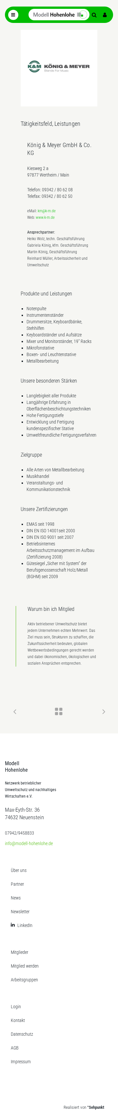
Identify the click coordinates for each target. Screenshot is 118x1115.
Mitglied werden (25, 966)
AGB (15, 1047)
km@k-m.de (47, 211)
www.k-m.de (45, 217)
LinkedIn (24, 925)
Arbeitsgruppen (24, 979)
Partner (17, 884)
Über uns (19, 870)
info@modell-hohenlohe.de (29, 843)
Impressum (21, 1061)
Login (16, 1006)
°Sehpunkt (95, 1107)
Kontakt (18, 1020)
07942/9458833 (19, 833)
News (16, 897)
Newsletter (20, 911)
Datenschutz (22, 1034)
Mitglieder (19, 952)
